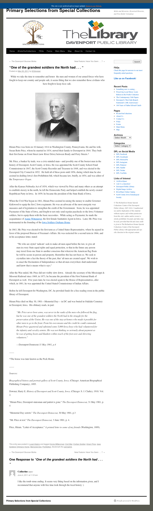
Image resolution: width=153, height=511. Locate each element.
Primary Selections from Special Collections (53, 10)
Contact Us (90, 51)
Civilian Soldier (79, 444)
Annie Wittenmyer (33, 218)
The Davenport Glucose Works (22, 61)
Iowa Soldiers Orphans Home (56, 222)
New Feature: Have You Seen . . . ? (89, 61)
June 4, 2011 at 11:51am (28, 475)
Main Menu (60, 51)
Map (70, 51)
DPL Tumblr (120, 167)
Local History (34, 444)
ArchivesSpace (121, 181)
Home (12, 51)
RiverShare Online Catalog (125, 192)
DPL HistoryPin (122, 159)
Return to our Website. (94, 6)
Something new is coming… (126, 89)
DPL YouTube (121, 173)
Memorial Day (36, 446)
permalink (68, 446)
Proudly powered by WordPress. (128, 500)
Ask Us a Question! (123, 184)
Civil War (68, 444)
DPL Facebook (121, 154)
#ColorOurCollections (27, 51)
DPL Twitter (120, 170)
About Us (79, 51)
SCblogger (36, 71)
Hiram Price (91, 444)
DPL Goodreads (122, 157)
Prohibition (46, 446)
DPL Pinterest (121, 165)
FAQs (41, 51)
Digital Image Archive (124, 189)
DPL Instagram (121, 162)
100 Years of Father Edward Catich (128, 105)
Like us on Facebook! (125, 78)
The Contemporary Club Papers (127, 97)
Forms (49, 51)
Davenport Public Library (125, 186)
